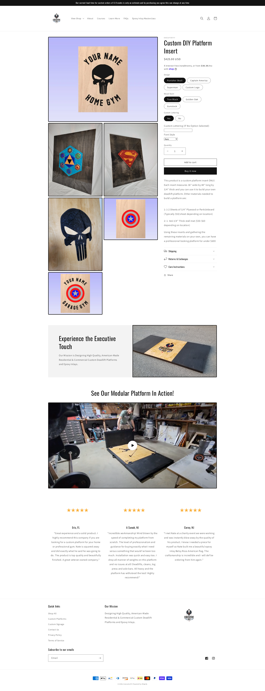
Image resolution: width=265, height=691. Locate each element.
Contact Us (53, 629)
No (179, 118)
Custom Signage (56, 624)
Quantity (168, 145)
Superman (172, 87)
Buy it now (190, 171)
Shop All (52, 613)
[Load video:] (132, 445)
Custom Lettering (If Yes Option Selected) (186, 125)
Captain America (198, 80)
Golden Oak (192, 99)
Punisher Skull (174, 80)
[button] (77, 18)
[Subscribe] (99, 658)
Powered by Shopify (140, 684)
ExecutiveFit (127, 684)
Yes (169, 118)
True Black (172, 99)
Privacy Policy (54, 635)
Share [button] (170, 274)
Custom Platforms (57, 618)
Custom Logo (193, 87)
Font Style (169, 134)
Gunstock (172, 106)
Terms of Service (56, 640)
